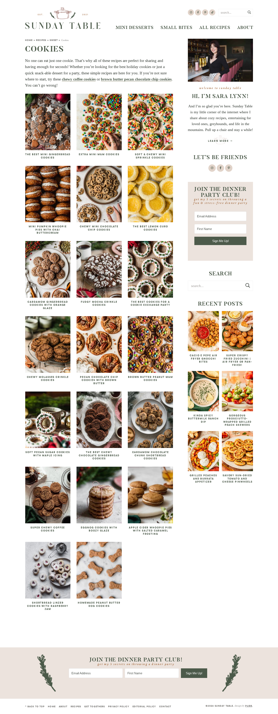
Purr (248, 706)
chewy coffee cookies (79, 79)
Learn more (219, 141)
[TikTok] (212, 12)
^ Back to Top (35, 707)
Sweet (54, 40)
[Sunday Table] (63, 18)
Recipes (41, 40)
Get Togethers (94, 707)
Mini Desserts (135, 27)
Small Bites (177, 27)
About (245, 27)
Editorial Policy (144, 707)
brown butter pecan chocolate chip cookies (136, 79)
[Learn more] (220, 60)
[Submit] (249, 12)
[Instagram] (191, 12)
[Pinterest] (205, 12)
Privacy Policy (118, 707)
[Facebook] (198, 12)
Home (29, 40)
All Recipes (214, 27)
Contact (165, 707)
